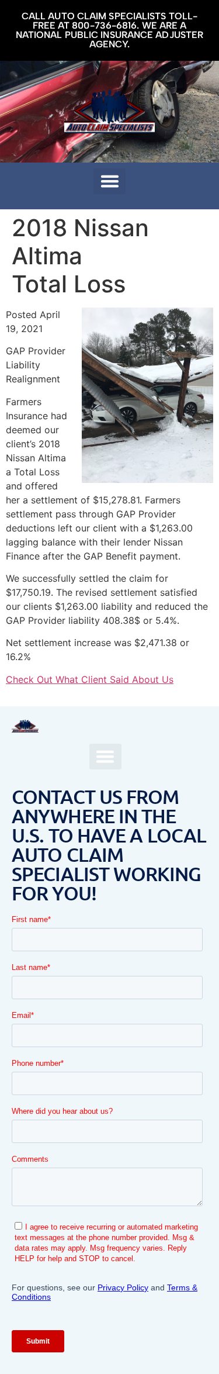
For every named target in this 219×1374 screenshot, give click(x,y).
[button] (109, 181)
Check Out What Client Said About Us (89, 679)
